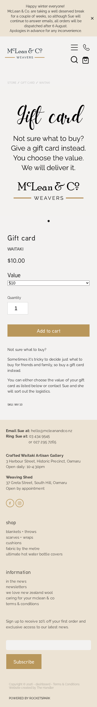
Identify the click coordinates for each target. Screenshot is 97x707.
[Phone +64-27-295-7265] (86, 47)
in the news (16, 581)
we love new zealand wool (29, 592)
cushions (13, 542)
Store (11, 82)
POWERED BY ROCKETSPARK (29, 698)
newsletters (16, 586)
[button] (74, 59)
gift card (28, 82)
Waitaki (44, 82)
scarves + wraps (19, 537)
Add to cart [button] (48, 330)
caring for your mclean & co (30, 597)
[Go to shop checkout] (86, 59)
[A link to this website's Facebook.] (10, 503)
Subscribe (23, 661)
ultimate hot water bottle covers (34, 553)
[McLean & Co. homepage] (36, 53)
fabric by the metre (23, 548)
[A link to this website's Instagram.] (19, 503)
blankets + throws (21, 531)
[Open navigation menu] (74, 47)
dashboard (43, 684)
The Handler (45, 687)
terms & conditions (22, 603)
